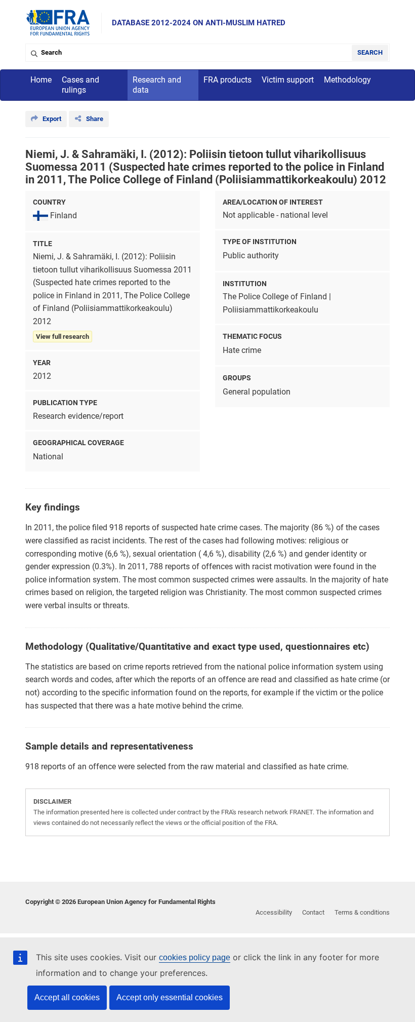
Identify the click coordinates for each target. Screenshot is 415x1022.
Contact (313, 912)
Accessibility (274, 912)
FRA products (227, 80)
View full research (62, 336)
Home (41, 80)
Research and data (157, 85)
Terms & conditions (362, 912)
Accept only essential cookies (169, 997)
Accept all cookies (67, 997)
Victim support (288, 80)
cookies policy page (194, 957)
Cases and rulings (80, 85)
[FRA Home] (58, 23)
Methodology (347, 80)
